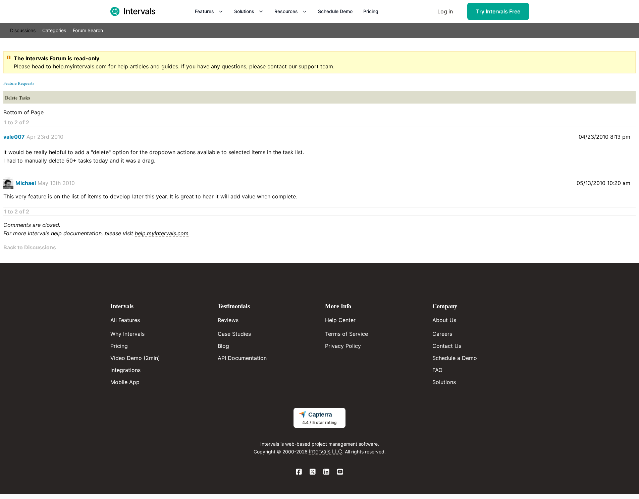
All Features (125, 320)
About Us (444, 320)
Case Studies (234, 333)
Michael (25, 183)
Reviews (228, 320)
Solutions (244, 11)
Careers (442, 333)
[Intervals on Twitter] (313, 472)
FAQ (437, 370)
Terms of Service (346, 333)
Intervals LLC (325, 451)
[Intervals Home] (132, 11)
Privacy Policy (343, 345)
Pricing (370, 11)
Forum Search (88, 30)
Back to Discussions (29, 247)
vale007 (14, 136)
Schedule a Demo (454, 358)
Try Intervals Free (498, 11)
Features (204, 11)
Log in (445, 11)
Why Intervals (127, 333)
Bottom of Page (23, 112)
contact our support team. (300, 66)
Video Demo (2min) (135, 358)
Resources (286, 11)
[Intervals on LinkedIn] (326, 472)
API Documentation (242, 358)
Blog (223, 345)
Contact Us (446, 345)
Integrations (125, 370)
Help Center (340, 320)
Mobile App (125, 382)
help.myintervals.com (80, 66)
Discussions (23, 30)
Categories (54, 30)
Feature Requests (18, 83)
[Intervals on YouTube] (340, 472)
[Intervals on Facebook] (299, 472)
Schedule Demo (335, 11)
